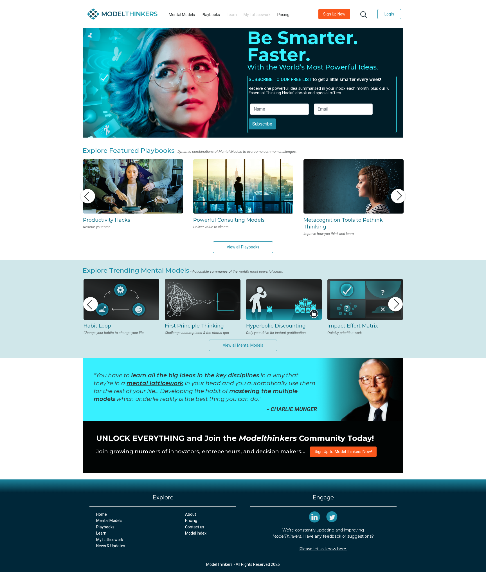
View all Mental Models (243, 345)
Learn (101, 533)
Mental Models (182, 14)
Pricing (283, 14)
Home (101, 514)
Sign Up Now (334, 14)
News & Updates (110, 546)
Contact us (194, 527)
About (190, 514)
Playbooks (211, 14)
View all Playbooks (243, 247)
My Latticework (109, 539)
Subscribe (262, 124)
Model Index (195, 533)
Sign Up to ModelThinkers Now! (343, 451)
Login (389, 14)
